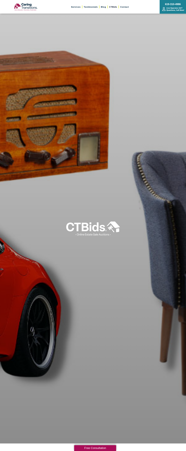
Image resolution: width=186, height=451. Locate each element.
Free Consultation (95, 448)
